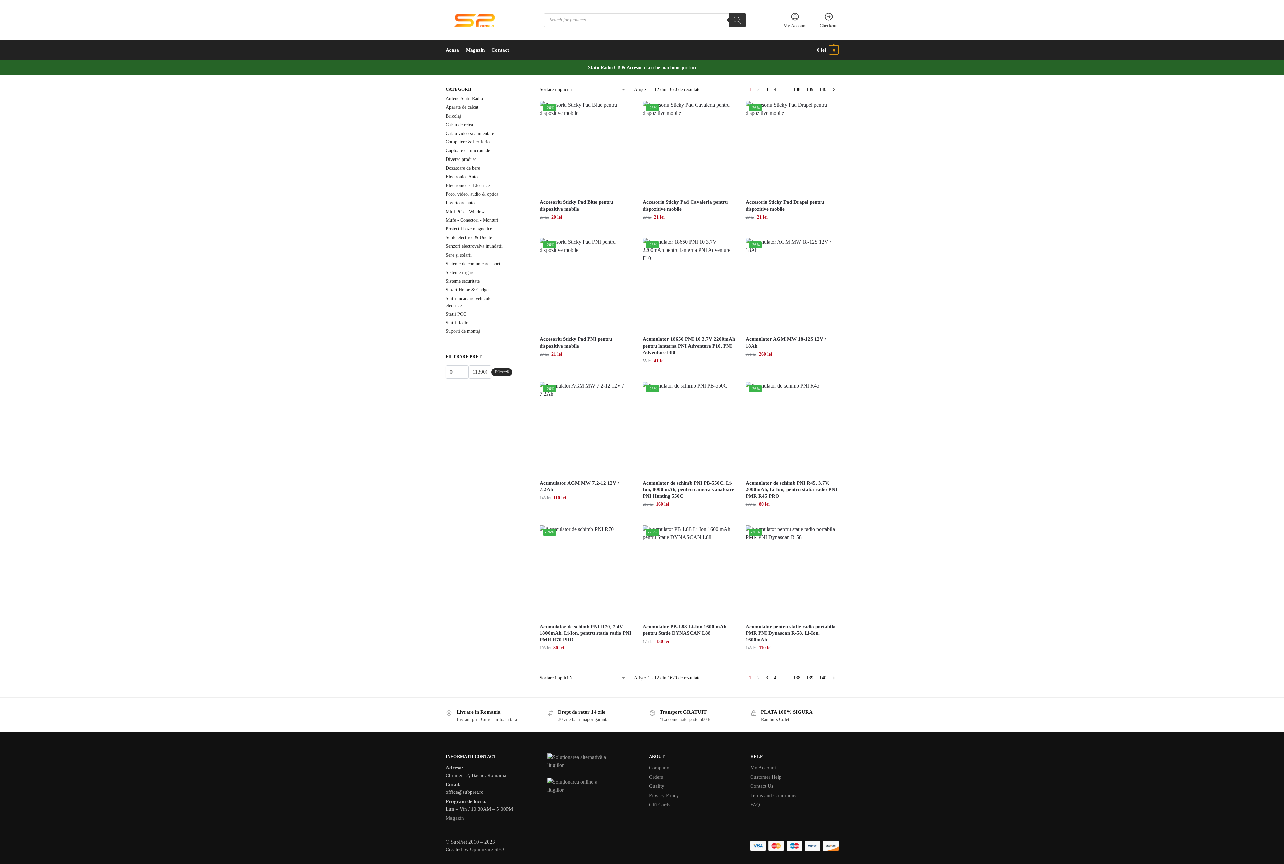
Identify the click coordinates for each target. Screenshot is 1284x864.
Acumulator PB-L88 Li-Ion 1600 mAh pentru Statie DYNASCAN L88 (684, 630)
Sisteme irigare (460, 272)
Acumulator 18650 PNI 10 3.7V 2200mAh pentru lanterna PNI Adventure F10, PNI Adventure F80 (689, 345)
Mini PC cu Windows (466, 211)
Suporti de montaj (463, 331)
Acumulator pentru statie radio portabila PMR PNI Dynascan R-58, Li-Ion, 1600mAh (791, 633)
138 (796, 89)
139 (809, 89)
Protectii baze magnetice (469, 228)
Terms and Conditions (773, 795)
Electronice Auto (462, 176)
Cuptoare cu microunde (468, 150)
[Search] (737, 20)
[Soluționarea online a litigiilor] (591, 786)
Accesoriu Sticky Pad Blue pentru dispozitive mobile (576, 205)
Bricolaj (453, 116)
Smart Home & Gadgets (468, 289)
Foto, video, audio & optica (472, 194)
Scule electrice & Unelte (469, 237)
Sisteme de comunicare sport (473, 263)
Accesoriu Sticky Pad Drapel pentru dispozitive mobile (785, 205)
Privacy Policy (664, 795)
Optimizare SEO (487, 849)
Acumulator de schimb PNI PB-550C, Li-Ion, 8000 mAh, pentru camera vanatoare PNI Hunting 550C (688, 489)
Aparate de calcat (462, 107)
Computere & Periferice (468, 141)
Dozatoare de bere (463, 168)
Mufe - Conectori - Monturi (472, 220)
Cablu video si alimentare (470, 133)
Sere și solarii (459, 255)
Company (659, 767)
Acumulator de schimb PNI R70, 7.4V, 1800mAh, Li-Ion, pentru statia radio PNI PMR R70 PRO (585, 633)
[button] (827, 50)
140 (822, 89)
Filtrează (502, 372)
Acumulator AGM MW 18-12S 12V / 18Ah (786, 342)
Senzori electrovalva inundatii (474, 246)
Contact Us (761, 786)
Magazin (455, 818)
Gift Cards (659, 804)
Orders (656, 777)
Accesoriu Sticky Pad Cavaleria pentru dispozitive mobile (685, 205)
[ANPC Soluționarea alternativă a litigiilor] (591, 761)
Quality (656, 786)
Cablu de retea (459, 124)
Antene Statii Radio (464, 98)
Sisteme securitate (463, 281)
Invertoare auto (460, 203)
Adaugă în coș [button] (586, 231)
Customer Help (766, 777)
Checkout (829, 25)
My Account (795, 25)
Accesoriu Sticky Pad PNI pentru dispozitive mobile (576, 342)
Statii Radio (457, 322)
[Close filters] (514, 90)
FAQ (755, 804)
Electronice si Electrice (468, 185)
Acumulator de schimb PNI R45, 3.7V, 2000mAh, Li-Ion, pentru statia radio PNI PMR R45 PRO (791, 489)
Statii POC (456, 314)
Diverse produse (461, 159)
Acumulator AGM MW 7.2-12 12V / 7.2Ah (579, 486)
